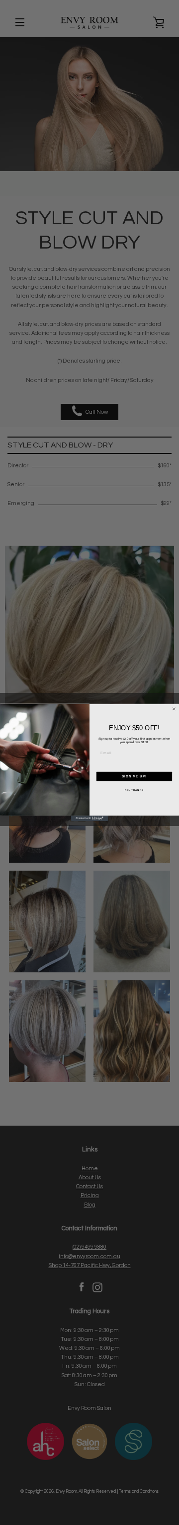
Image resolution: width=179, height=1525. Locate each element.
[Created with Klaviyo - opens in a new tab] (89, 818)
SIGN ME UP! (134, 776)
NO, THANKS (134, 790)
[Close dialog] (174, 709)
